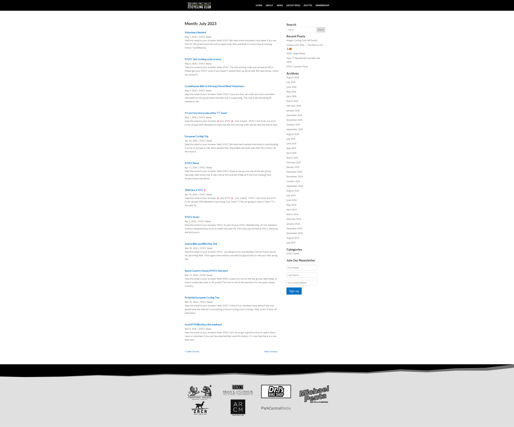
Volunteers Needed (195, 32)
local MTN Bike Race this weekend (203, 324)
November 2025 (294, 119)
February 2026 (293, 105)
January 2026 (293, 110)
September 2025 (294, 129)
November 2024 (294, 176)
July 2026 (290, 82)
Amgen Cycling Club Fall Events (301, 40)
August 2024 (292, 190)
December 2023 (294, 228)
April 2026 (291, 96)
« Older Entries (192, 351)
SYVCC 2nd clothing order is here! (203, 59)
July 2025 (290, 138)
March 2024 (292, 214)
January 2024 (293, 223)
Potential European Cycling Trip (202, 297)
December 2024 (294, 171)
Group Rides (293, 5)
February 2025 (293, 162)
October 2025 (293, 124)
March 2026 (292, 101)
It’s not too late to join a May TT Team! (206, 113)
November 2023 (294, 233)
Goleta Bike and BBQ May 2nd (201, 243)
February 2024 (293, 219)
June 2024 (291, 200)
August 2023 (292, 237)
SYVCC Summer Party (297, 66)
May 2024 (291, 204)
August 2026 (292, 77)
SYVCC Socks (192, 217)
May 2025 (291, 148)
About (269, 5)
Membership (322, 5)
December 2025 (294, 115)
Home (259, 5)
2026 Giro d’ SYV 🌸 (195, 190)
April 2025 (291, 152)
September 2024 (294, 186)
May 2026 (291, 91)
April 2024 (291, 209)
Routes (308, 5)
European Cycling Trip (196, 136)
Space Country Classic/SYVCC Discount (206, 270)
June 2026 (291, 87)
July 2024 (290, 195)
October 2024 (293, 181)
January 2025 (293, 167)
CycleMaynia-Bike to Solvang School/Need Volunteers (214, 86)
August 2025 (292, 134)
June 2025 (291, 143)
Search (321, 29)
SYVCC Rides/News (295, 53)
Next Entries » (271, 351)
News (280, 5)
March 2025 (292, 157)
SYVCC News (205, 36)
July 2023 (290, 242)
